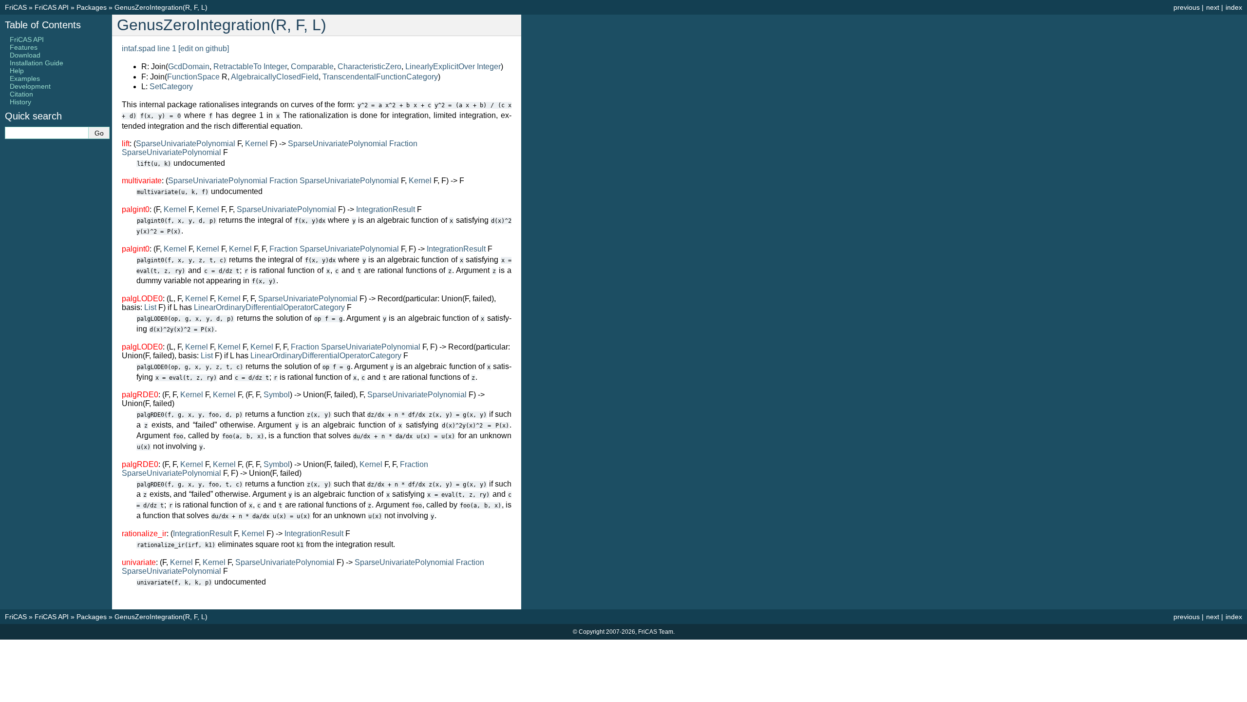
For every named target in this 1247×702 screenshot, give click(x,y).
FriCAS (16, 7)
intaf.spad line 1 (149, 48)
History (20, 102)
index (1234, 7)
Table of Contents (43, 25)
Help (17, 71)
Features (24, 47)
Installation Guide (36, 63)
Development (30, 86)
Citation (21, 94)
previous (1186, 7)
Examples (25, 78)
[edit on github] (203, 48)
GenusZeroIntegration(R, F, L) (161, 7)
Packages (91, 7)
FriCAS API (52, 7)
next (1212, 7)
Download (25, 55)
